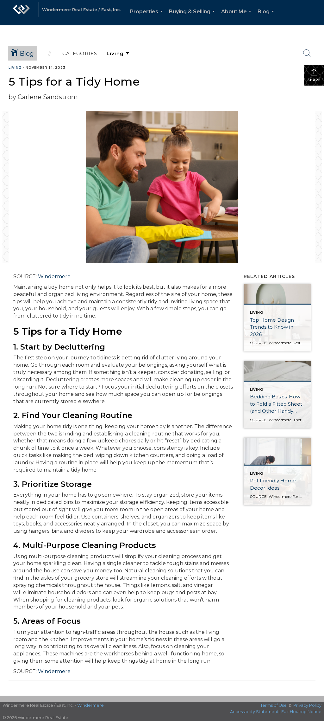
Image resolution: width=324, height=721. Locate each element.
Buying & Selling (193, 17)
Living (15, 68)
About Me (237, 17)
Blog (267, 17)
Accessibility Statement (254, 711)
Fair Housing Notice (301, 711)
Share (314, 80)
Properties (147, 17)
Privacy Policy (307, 705)
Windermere (54, 277)
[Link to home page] (21, 12)
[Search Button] (306, 53)
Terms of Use (273, 705)
